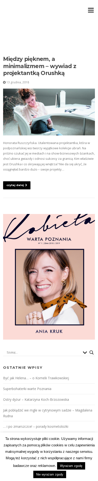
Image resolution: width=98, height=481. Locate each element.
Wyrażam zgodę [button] (71, 466)
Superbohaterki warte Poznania (27, 388)
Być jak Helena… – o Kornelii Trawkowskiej (36, 378)
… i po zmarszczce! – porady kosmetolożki (35, 426)
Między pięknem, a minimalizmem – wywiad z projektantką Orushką (39, 66)
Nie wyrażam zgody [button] (49, 474)
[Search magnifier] (91, 352)
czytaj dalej (15, 185)
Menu (91, 10)
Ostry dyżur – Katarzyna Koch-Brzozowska (36, 399)
